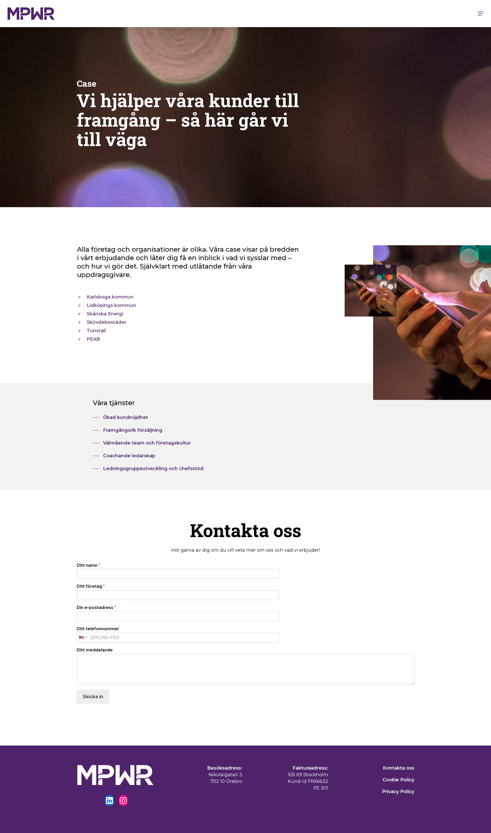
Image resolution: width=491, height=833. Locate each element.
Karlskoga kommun (110, 297)
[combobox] (83, 637)
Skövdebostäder (106, 322)
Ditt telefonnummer (98, 628)
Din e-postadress (96, 607)
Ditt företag (91, 586)
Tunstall (96, 331)
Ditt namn (88, 565)
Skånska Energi (105, 314)
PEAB (93, 339)
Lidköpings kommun (111, 305)
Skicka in (93, 696)
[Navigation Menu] (481, 13)
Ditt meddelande (95, 650)
